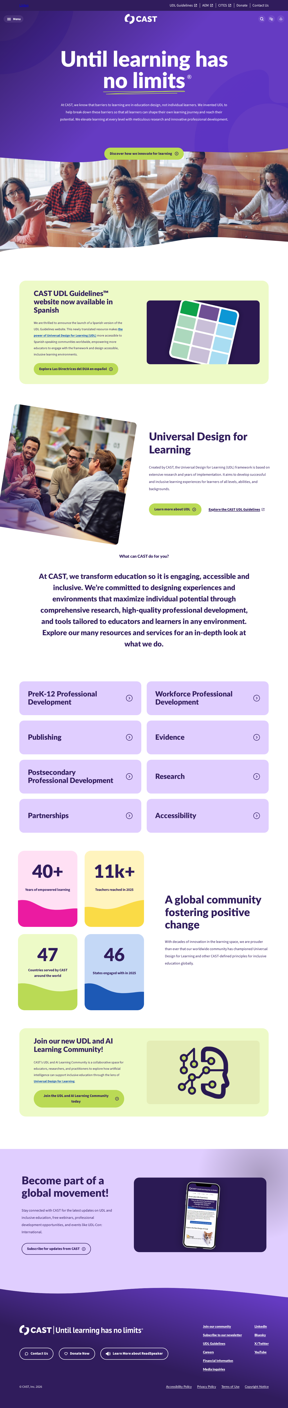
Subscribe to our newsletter (222, 1335)
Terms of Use (230, 1386)
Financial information (218, 1361)
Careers (208, 1352)
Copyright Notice (257, 1386)
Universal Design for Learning (54, 1081)
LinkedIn (260, 1326)
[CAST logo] (141, 19)
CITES (222, 5)
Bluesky (260, 1335)
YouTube (260, 1352)
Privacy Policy (206, 1386)
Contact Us (260, 5)
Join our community (217, 1326)
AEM (205, 5)
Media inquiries (214, 1369)
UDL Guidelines (181, 5)
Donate (242, 5)
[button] (271, 19)
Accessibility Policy (179, 1386)
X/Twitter (261, 1343)
